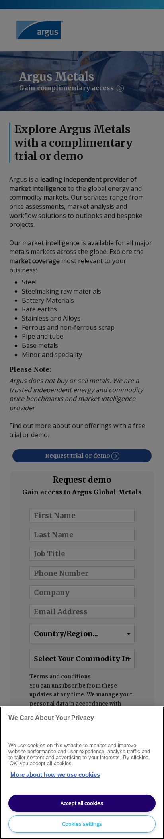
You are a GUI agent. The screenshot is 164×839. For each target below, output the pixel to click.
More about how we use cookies (55, 775)
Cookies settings (82, 823)
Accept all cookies (82, 803)
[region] (82, 772)
